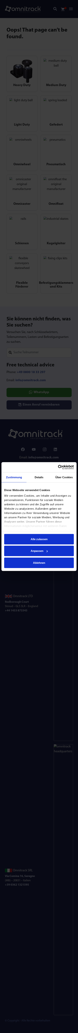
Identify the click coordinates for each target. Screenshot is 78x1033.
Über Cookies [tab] (64, 477)
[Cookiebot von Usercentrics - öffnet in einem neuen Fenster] (58, 467)
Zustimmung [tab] (14, 477)
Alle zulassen (39, 538)
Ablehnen (39, 562)
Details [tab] (39, 477)
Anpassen (37, 550)
